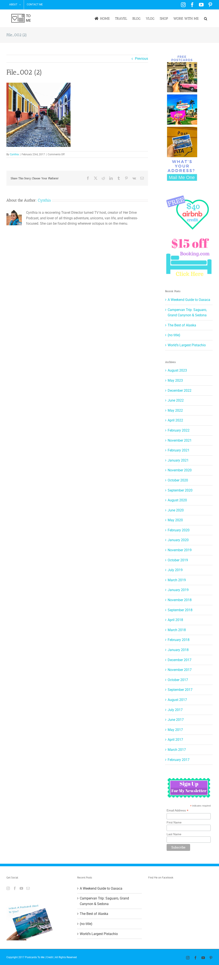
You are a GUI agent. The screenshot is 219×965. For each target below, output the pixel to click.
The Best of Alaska (182, 325)
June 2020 (176, 510)
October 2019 (178, 560)
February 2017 (178, 760)
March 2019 (177, 580)
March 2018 (177, 630)
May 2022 (175, 410)
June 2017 (176, 720)
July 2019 (175, 570)
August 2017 (177, 700)
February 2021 (178, 450)
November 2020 (180, 470)
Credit (49, 957)
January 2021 (178, 460)
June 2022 (176, 400)
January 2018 (178, 650)
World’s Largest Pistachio (187, 345)
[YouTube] (21, 888)
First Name (174, 822)
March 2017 (177, 750)
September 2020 (180, 490)
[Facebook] (14, 888)
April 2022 (175, 420)
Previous (141, 59)
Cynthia (14, 154)
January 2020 (178, 540)
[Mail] (28, 888)
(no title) (174, 335)
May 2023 (175, 380)
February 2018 (178, 640)
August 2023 (177, 370)
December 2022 (179, 390)
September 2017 (180, 690)
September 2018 (180, 610)
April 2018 (175, 620)
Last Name (174, 834)
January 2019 (178, 590)
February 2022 (178, 430)
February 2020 (178, 530)
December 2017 (179, 660)
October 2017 (178, 680)
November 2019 (180, 550)
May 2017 (175, 730)
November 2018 (180, 600)
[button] (205, 18)
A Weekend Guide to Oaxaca (189, 300)
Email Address (177, 810)
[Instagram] (8, 888)
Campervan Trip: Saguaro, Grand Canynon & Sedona (104, 901)
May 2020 (175, 520)
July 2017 (175, 710)
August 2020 (177, 500)
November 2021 (180, 440)
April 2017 (175, 740)
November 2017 (180, 670)
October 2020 (178, 480)
